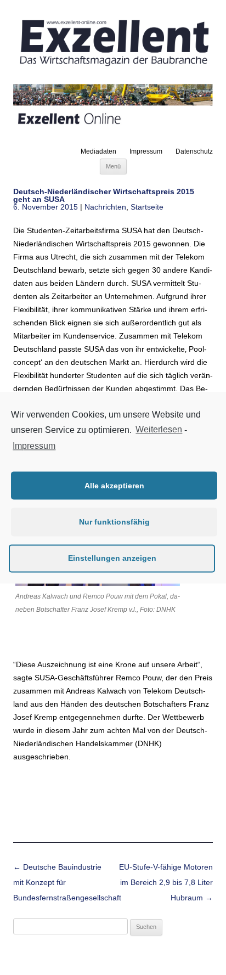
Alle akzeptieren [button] (114, 485)
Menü (113, 166)
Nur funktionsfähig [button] (114, 521)
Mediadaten (98, 151)
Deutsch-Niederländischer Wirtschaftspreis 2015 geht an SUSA (103, 195)
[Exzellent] (113, 67)
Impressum (145, 151)
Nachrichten (105, 206)
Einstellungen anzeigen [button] (112, 558)
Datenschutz (194, 151)
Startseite (147, 206)
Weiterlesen (158, 429)
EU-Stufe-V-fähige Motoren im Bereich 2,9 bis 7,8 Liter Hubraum (166, 882)
